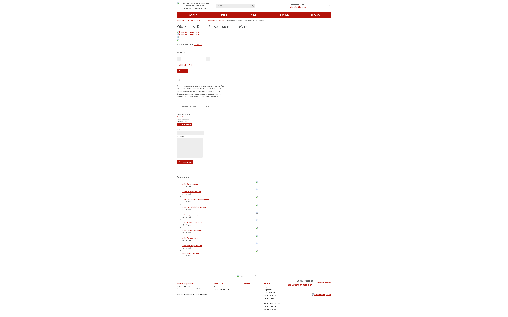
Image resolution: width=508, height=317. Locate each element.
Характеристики (188, 106)
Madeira (198, 44)
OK (465, 310)
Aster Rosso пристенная (192, 230)
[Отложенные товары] (318, 6)
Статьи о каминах (270, 295)
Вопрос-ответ (268, 290)
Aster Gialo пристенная (191, 192)
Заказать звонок (324, 283)
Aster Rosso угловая (190, 238)
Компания (218, 283)
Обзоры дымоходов (271, 309)
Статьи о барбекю (270, 306)
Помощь (267, 283)
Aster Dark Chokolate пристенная (195, 199)
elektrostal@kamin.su (297, 7)
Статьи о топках (269, 301)
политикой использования (467, 302)
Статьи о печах (269, 298)
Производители (269, 292)
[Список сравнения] (312, 6)
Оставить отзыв (185, 124)
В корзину (183, 71)
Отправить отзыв (185, 162)
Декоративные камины (272, 303)
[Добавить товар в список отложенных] (178, 79)
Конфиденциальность (222, 290)
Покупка (266, 287)
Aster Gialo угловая (190, 184)
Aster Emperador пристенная (194, 215)
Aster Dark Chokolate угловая (194, 207)
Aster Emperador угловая (192, 222)
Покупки (246, 283)
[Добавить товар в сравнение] (178, 76)
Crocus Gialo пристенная (192, 246)
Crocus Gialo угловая (190, 253)
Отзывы (207, 106)
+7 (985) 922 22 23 (298, 4)
